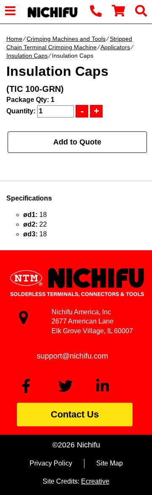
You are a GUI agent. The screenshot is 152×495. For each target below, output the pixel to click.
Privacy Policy (51, 463)
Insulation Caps (27, 55)
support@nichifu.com (72, 356)
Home (14, 38)
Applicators (115, 47)
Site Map (109, 463)
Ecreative (95, 481)
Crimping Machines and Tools (66, 38)
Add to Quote (77, 142)
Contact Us (75, 414)
